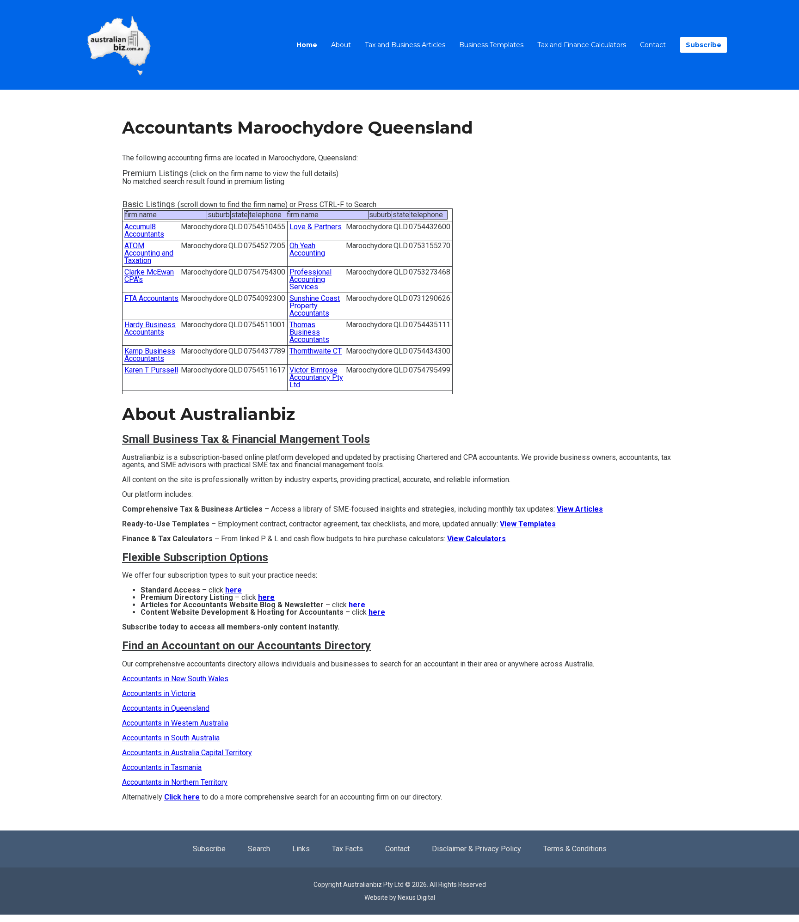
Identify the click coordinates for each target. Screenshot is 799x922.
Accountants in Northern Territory (174, 782)
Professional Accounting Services (310, 279)
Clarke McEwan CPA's (149, 276)
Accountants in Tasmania (162, 767)
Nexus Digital (416, 897)
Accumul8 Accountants (144, 230)
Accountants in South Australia (171, 737)
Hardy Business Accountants (150, 328)
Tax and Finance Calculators (581, 45)
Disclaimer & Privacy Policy (476, 848)
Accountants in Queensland (165, 708)
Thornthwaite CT (315, 351)
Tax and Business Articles (405, 45)
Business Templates (491, 45)
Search (259, 848)
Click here (182, 797)
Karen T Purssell (151, 370)
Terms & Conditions (575, 848)
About (341, 45)
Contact (653, 45)
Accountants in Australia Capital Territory (187, 752)
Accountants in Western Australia (175, 723)
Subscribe (703, 45)
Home (306, 45)
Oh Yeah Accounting (307, 249)
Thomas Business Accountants (309, 332)
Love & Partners (315, 226)
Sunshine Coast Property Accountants (314, 306)
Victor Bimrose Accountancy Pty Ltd (316, 377)
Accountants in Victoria (159, 693)
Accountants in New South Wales (175, 678)
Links (301, 848)
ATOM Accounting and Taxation (148, 253)
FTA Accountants (151, 298)
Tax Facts (347, 848)
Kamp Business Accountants (149, 355)
